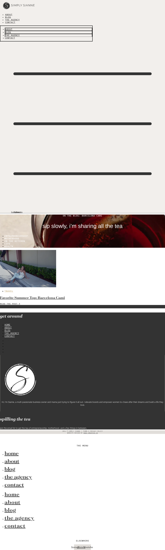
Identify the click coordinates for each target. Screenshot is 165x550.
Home (7, 324)
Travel (8, 291)
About (8, 14)
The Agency (11, 333)
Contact (10, 22)
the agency (12, 20)
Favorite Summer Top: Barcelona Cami (32, 297)
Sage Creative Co (90, 433)
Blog (8, 17)
